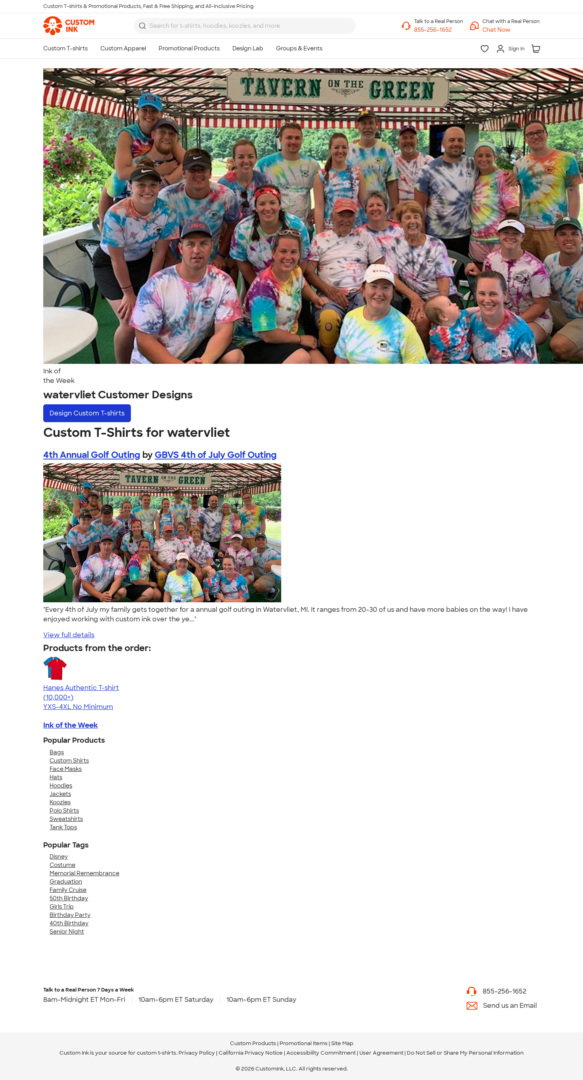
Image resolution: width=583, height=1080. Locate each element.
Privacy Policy (196, 1052)
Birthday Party (70, 915)
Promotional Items (304, 1043)
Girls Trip (62, 906)
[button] (511, 30)
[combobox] (245, 26)
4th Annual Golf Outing (91, 455)
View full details (68, 635)
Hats (56, 777)
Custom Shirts (69, 760)
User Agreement (381, 1052)
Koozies (60, 802)
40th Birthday (69, 923)
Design (87, 413)
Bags (57, 752)
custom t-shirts (156, 1052)
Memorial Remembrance (84, 873)
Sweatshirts (66, 818)
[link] (68, 25)
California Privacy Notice (251, 1052)
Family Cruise (68, 890)
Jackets (60, 794)
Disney (59, 856)
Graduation (66, 881)
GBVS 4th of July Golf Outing (216, 455)
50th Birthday (69, 898)
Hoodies (61, 785)
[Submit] (142, 26)
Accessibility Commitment (321, 1052)
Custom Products (253, 1043)
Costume (62, 865)
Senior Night (67, 931)
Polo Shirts (64, 810)
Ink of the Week (70, 725)
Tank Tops (63, 827)
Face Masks (66, 769)
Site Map (342, 1043)
